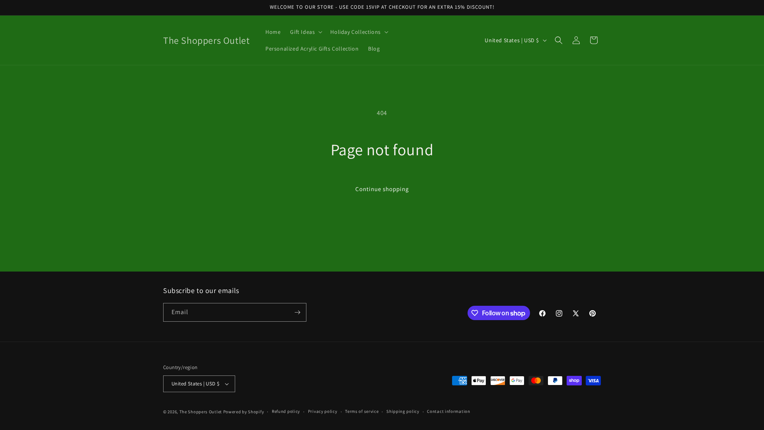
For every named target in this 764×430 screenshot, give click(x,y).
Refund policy (286, 411)
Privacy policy (322, 411)
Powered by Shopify (243, 411)
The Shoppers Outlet (200, 411)
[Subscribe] (297, 312)
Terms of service (361, 411)
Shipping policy (402, 411)
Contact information (448, 411)
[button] (305, 31)
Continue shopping (382, 189)
